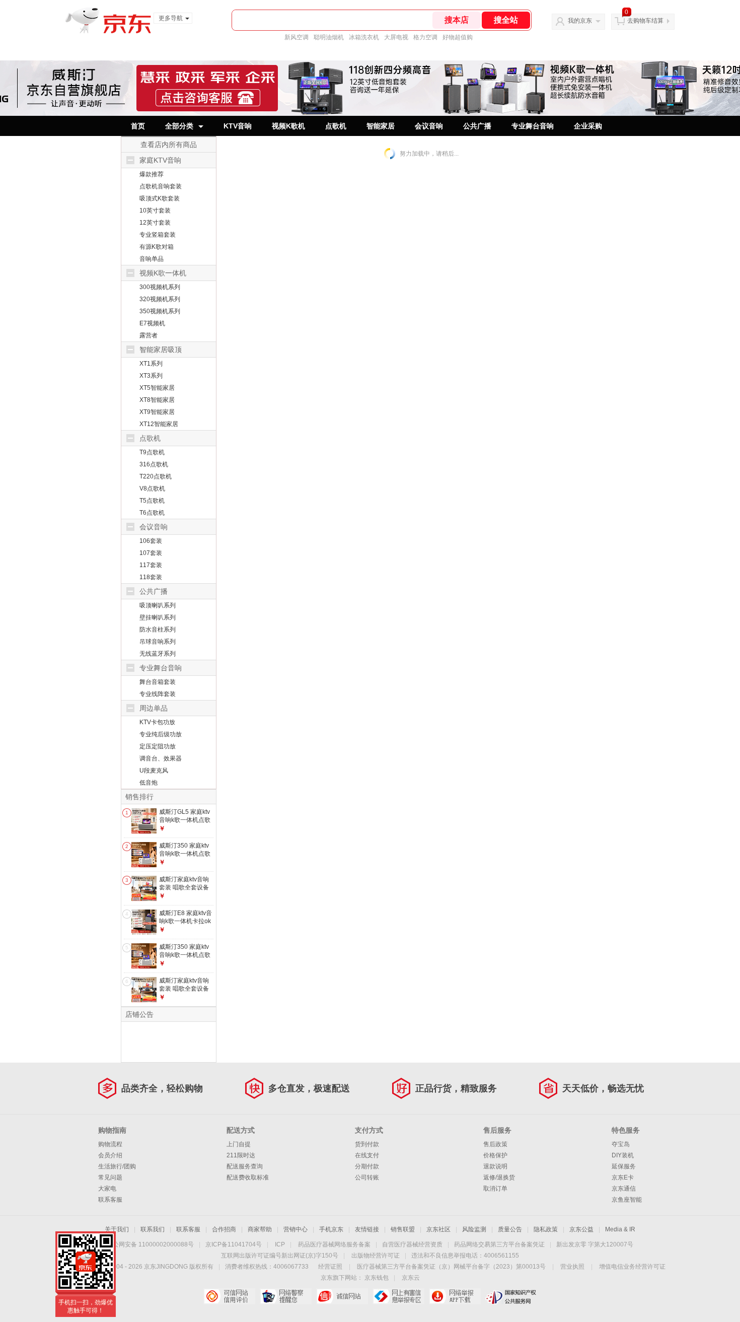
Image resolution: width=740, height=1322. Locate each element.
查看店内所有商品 (168, 145)
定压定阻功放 (157, 746)
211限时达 (241, 1155)
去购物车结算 (645, 20)
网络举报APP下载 (455, 1296)
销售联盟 (403, 1229)
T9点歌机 (152, 452)
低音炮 (148, 782)
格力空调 (425, 37)
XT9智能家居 (157, 411)
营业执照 (572, 1266)
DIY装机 (623, 1155)
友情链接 (367, 1229)
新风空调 (296, 37)
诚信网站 (342, 1296)
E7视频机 (152, 323)
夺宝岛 (621, 1144)
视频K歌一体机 (162, 273)
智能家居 (380, 126)
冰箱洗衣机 (364, 37)
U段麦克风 (153, 770)
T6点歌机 (152, 512)
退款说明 (495, 1166)
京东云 (411, 1277)
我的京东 (580, 20)
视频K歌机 (288, 126)
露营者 (148, 335)
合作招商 (224, 1229)
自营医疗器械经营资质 (412, 1244)
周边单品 (153, 708)
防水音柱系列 (157, 629)
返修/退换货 (499, 1177)
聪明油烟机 (329, 37)
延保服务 (624, 1166)
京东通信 (624, 1188)
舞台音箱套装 (157, 681)
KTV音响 (238, 126)
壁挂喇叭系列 (157, 617)
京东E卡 (623, 1177)
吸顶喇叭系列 (157, 605)
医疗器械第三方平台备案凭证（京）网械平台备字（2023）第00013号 (451, 1266)
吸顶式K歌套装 (159, 198)
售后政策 (495, 1144)
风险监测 (474, 1229)
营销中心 (295, 1229)
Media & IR (620, 1229)
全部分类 (179, 126)
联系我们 (152, 1229)
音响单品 (151, 258)
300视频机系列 (159, 287)
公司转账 (367, 1177)
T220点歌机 (155, 476)
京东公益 (581, 1229)
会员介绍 (110, 1155)
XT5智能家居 (157, 387)
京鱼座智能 (627, 1199)
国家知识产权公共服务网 (511, 1296)
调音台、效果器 (160, 758)
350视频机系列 (159, 311)
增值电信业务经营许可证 (632, 1266)
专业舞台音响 (532, 126)
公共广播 (477, 126)
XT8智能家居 (157, 399)
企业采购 (588, 126)
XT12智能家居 (158, 424)
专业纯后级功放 (160, 734)
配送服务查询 (245, 1166)
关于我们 (117, 1229)
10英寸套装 (155, 210)
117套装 (150, 565)
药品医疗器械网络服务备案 (334, 1244)
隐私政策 (546, 1229)
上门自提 (239, 1144)
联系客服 (110, 1199)
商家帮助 (260, 1229)
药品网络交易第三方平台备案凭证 (499, 1244)
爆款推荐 (151, 174)
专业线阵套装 (157, 694)
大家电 (107, 1188)
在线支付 (367, 1155)
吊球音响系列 (157, 641)
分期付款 (367, 1166)
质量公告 (510, 1229)
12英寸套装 (155, 222)
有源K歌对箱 (156, 246)
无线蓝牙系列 (157, 653)
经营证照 (330, 1266)
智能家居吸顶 (160, 349)
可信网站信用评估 (229, 1296)
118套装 (150, 577)
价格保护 (495, 1155)
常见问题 (110, 1177)
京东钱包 (376, 1277)
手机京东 (331, 1229)
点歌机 (335, 126)
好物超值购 (457, 37)
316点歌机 (153, 464)
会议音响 (429, 126)
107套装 (150, 552)
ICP (280, 1244)
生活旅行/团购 (117, 1166)
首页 (138, 126)
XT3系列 (151, 375)
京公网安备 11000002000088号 (150, 1244)
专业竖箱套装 (157, 234)
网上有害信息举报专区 (398, 1296)
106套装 (150, 540)
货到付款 (367, 1144)
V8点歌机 (152, 488)
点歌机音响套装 (160, 186)
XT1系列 (151, 363)
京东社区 (438, 1229)
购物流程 (110, 1144)
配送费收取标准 (248, 1177)
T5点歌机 (152, 500)
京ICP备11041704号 (233, 1244)
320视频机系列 (159, 299)
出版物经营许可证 (375, 1255)
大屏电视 (396, 37)
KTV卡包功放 (157, 722)
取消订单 (495, 1188)
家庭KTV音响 (160, 160)
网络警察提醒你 (286, 1296)
